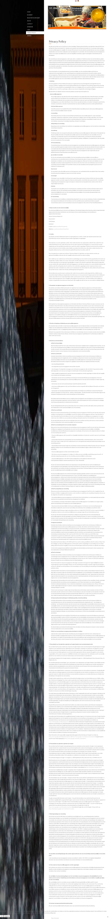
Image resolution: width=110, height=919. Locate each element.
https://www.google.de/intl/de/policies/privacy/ (60, 736)
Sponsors (30, 26)
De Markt (30, 14)
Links (28, 29)
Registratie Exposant (33, 17)
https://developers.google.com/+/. (94, 767)
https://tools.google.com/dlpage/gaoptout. (59, 721)
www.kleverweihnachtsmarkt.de (61, 229)
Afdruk (29, 35)
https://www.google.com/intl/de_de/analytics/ (75, 738)
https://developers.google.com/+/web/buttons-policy (61, 808)
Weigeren (6, 916)
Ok (1, 916)
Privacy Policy (31, 32)
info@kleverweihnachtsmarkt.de (59, 226)
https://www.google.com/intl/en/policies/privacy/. (60, 807)
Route (29, 20)
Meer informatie (55, 918)
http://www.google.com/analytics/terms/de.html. (84, 736)
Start (29, 12)
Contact (29, 23)
